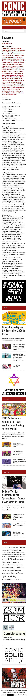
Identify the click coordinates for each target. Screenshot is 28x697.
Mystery (17, 565)
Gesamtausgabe (19, 556)
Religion (6, 570)
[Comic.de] (14, 8)
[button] (14, 21)
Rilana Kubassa (14, 73)
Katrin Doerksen (18, 54)
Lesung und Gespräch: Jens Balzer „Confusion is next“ (19, 524)
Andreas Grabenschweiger (15, 59)
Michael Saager (7, 84)
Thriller (14, 579)
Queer (3, 570)
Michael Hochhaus (12, 64)
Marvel (14, 565)
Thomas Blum (21, 50)
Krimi (15, 562)
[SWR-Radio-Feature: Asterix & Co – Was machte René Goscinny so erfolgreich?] (14, 415)
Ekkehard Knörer (12, 70)
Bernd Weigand (7, 93)
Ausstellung (12, 547)
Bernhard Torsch (11, 89)
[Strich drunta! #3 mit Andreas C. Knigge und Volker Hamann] (6, 454)
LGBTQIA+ (19, 562)
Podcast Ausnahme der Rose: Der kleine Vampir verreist (18, 444)
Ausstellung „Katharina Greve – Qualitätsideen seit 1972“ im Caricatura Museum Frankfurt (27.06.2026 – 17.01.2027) (19, 357)
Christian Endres (19, 55)
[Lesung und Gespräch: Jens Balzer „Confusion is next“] (6, 527)
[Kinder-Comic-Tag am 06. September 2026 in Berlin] (14, 324)
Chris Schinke (6, 86)
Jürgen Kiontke (11, 68)
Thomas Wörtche (18, 93)
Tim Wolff (5, 94)
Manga (10, 565)
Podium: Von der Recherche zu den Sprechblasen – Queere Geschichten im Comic (13, 496)
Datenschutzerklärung (20, 695)
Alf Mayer (15, 75)
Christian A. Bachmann (9, 48)
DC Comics (4, 554)
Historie (18, 559)
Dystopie (11, 554)
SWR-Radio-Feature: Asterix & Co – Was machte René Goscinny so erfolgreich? (13, 423)
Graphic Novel (9, 559)
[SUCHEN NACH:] (14, 31)
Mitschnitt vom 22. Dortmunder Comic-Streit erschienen (18, 533)
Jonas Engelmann (7, 55)
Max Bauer (12, 50)
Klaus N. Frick (13, 57)
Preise (24, 567)
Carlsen (10, 550)
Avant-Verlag (20, 547)
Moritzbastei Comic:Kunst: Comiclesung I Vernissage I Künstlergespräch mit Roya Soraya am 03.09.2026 (19, 347)
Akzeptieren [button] (10, 695)
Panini (14, 567)
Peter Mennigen (7, 82)
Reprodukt (12, 570)
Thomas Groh (6, 61)
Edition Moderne (17, 554)
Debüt (7, 554)
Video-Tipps (6, 472)
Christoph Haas (16, 61)
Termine (5, 308)
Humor (4, 562)
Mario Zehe (12, 94)
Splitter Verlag (9, 576)
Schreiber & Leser (6, 573)
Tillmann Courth (7, 54)
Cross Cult (22, 552)
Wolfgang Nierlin (12, 78)
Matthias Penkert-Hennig (16, 80)
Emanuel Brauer (7, 52)
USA (16, 579)
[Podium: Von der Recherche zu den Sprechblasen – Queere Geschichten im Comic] (14, 488)
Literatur (5, 565)
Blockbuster (4, 550)
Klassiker (10, 562)
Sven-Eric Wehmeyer (15, 91)
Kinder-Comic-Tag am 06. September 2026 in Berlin (13, 330)
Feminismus (9, 556)
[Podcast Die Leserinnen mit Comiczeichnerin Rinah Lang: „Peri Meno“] (6, 463)
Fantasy (4, 556)
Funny (13, 556)
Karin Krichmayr (13, 71)
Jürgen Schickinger (18, 84)
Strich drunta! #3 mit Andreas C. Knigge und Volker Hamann (18, 452)
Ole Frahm (5, 57)
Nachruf (21, 565)
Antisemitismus (5, 547)
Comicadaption (17, 550)
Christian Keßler (14, 66)
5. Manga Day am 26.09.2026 (16, 365)
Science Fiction (17, 573)
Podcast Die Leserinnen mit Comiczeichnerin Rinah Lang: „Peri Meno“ (19, 461)
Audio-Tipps (6, 399)
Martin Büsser (17, 52)
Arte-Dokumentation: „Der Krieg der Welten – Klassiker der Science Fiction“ (19, 517)
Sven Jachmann (7, 43)
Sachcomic (18, 570)
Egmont (24, 554)
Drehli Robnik (17, 82)
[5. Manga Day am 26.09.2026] (6, 368)
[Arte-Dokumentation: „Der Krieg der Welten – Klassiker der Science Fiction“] (6, 517)
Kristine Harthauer (13, 62)
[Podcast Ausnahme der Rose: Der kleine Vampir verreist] (6, 446)
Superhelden (6, 579)
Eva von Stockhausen (13, 87)
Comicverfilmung (14, 552)
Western (20, 579)
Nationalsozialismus (7, 567)
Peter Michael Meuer (13, 77)
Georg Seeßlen (16, 86)
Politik (20, 567)
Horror (22, 559)
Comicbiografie (6, 552)
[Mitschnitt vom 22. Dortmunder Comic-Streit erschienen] (6, 535)
